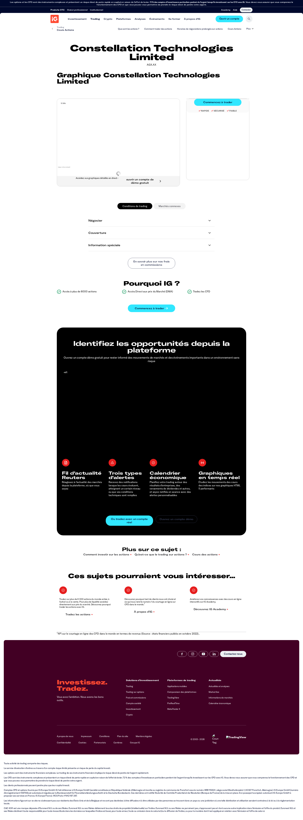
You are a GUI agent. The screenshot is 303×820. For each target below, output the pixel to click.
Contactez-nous (233, 654)
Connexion (246, 10)
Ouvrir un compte (229, 18)
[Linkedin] (214, 654)
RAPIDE (205, 111)
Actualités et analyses (219, 686)
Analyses (140, 19)
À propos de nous (65, 736)
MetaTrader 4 (173, 709)
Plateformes (123, 19)
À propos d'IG (192, 19)
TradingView (173, 697)
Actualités (215, 680)
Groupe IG (135, 742)
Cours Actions (234, 28)
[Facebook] (182, 654)
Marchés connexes (170, 206)
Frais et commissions (136, 697)
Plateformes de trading (181, 680)
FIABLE (233, 111)
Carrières (117, 742)
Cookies (82, 742)
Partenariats (100, 742)
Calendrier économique (220, 703)
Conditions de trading (134, 206)
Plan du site (122, 736)
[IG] (54, 19)
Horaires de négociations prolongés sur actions (200, 28)
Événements (157, 19)
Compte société (133, 703)
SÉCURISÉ (219, 111)
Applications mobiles (177, 686)
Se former (174, 19)
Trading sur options (135, 692)
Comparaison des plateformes (181, 692)
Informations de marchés (221, 697)
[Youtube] (203, 654)
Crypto (108, 19)
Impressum (86, 736)
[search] (249, 19)
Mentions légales (144, 736)
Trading (95, 19)
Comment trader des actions (158, 28)
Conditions (104, 736)
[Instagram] (192, 654)
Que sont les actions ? (128, 28)
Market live (214, 692)
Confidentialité (64, 742)
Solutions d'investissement (142, 680)
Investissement (77, 19)
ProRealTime (173, 703)
